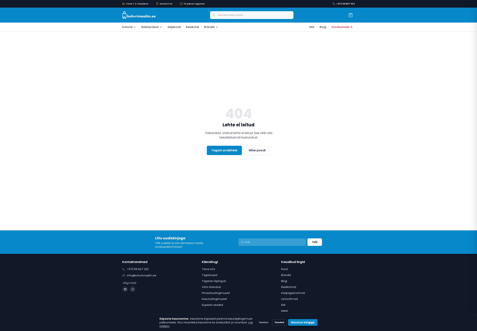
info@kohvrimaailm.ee (141, 275)
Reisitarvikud (150, 27)
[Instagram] (133, 289)
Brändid (209, 27)
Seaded (279, 322)
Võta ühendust (211, 287)
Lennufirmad (289, 299)
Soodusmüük (342, 27)
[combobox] (251, 15)
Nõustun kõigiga (303, 322)
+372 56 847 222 (345, 3)
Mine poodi (257, 150)
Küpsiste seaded (212, 305)
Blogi (323, 27)
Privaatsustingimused (216, 293)
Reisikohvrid (288, 287)
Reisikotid (192, 27)
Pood (284, 269)
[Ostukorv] (351, 15)
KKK (311, 27)
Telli (315, 242)
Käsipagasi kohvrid (293, 293)
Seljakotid (174, 27)
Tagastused (209, 275)
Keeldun (263, 322)
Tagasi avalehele (224, 150)
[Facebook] (125, 289)
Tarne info (208, 269)
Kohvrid (127, 27)
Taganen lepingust (214, 281)
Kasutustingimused (214, 299)
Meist (284, 311)
